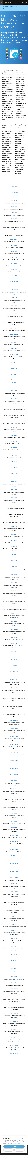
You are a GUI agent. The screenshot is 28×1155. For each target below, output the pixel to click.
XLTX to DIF (14, 554)
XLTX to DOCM (14, 768)
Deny (19, 1149)
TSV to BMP (14, 219)
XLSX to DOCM (14, 744)
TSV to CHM (14, 314)
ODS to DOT (14, 908)
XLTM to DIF (14, 546)
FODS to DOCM (14, 679)
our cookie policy (18, 1143)
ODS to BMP (14, 206)
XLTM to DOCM (14, 760)
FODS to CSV (14, 374)
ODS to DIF (14, 489)
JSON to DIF (14, 481)
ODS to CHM (14, 297)
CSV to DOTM (14, 989)
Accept (14, 1146)
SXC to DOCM (14, 704)
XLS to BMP (14, 225)
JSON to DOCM (14, 688)
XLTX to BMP (14, 263)
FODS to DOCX (14, 789)
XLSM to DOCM (14, 736)
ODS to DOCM (14, 696)
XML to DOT (14, 983)
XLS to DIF (14, 512)
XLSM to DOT (14, 946)
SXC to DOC (14, 599)
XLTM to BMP (14, 257)
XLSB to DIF (14, 520)
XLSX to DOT (14, 954)
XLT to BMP (14, 251)
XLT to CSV (14, 441)
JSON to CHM (14, 289)
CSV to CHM (14, 275)
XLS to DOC (14, 613)
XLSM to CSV (14, 427)
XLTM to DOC (14, 651)
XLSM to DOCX (14, 841)
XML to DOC (14, 665)
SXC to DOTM (14, 1021)
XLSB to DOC (14, 621)
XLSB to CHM (14, 328)
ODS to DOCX (14, 805)
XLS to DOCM (14, 720)
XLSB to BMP (14, 233)
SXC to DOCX (14, 813)
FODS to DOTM (14, 997)
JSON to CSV (14, 382)
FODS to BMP (14, 192)
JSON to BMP (14, 200)
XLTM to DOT (14, 968)
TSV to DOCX (14, 821)
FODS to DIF (14, 473)
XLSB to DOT (14, 938)
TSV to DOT (14, 924)
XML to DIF (14, 560)
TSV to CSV (14, 407)
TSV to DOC (14, 607)
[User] (22, 2)
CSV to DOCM (14, 671)
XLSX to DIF (14, 534)
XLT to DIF (14, 540)
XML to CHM (14, 368)
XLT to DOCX (14, 855)
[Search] (26, 2)
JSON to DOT (14, 900)
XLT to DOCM (14, 752)
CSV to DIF (14, 467)
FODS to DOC (14, 574)
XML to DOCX (14, 877)
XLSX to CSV (14, 435)
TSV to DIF (14, 506)
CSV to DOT (14, 884)
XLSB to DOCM (14, 728)
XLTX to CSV (14, 455)
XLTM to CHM (14, 354)
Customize (8, 1149)
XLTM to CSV (14, 447)
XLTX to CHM (14, 362)
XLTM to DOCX (14, 863)
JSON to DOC (14, 583)
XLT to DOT (14, 960)
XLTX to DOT (14, 976)
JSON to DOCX (14, 797)
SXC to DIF (14, 498)
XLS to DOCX (14, 827)
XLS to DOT (14, 930)
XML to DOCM (14, 774)
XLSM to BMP (14, 239)
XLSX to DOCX (14, 849)
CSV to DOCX (14, 780)
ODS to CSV (14, 390)
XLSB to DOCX (14, 835)
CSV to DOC (14, 566)
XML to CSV (14, 461)
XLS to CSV (14, 413)
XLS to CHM (14, 320)
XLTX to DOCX (14, 871)
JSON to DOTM (14, 1005)
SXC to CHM (14, 306)
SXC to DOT (14, 916)
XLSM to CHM (14, 334)
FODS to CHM (14, 281)
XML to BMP (14, 269)
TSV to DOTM (14, 1029)
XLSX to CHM (14, 342)
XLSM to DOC (14, 629)
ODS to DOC (14, 591)
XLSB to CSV (14, 421)
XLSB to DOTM (14, 1045)
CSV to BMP (14, 186)
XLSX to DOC (14, 637)
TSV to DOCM (14, 712)
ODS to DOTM (14, 1013)
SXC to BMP (14, 212)
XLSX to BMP (14, 245)
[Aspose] (10, 2)
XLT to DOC (14, 643)
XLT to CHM (14, 348)
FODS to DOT (14, 892)
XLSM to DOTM (14, 1053)
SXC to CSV (14, 399)
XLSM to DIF (14, 526)
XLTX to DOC (14, 659)
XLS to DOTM (14, 1037)
